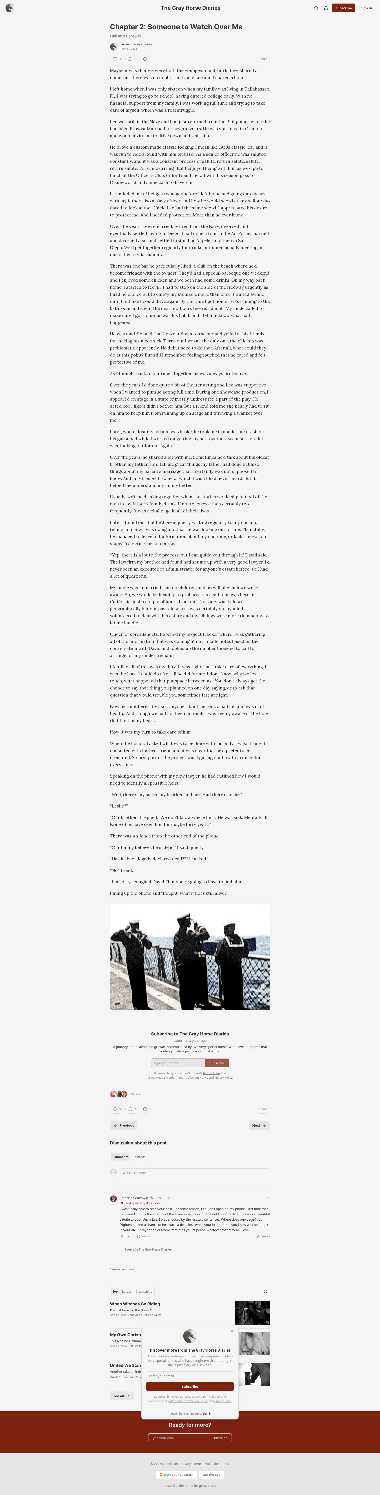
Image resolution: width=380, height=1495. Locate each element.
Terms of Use (211, 1397)
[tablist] (129, 1157)
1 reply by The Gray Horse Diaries (148, 1249)
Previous (127, 1125)
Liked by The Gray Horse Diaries (143, 1203)
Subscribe (344, 8)
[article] (190, 1313)
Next (256, 1125)
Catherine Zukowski (135, 1198)
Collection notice (217, 1464)
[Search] (316, 8)
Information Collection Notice (188, 1401)
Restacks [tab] (139, 1157)
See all (118, 1396)
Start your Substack (178, 1475)
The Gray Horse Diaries (136, 44)
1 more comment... (123, 1269)
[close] (232, 1330)
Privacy (186, 1464)
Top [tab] (115, 1292)
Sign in (366, 8)
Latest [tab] (126, 1292)
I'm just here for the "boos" (130, 1310)
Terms (198, 1464)
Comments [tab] (120, 1157)
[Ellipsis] (267, 1197)
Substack (168, 1486)
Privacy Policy (223, 1401)
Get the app (212, 1475)
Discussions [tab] (143, 1292)
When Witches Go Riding (135, 1304)
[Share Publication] (326, 8)
